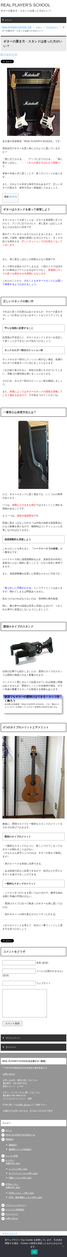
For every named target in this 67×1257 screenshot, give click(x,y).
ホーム (9, 1130)
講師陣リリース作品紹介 (20, 1149)
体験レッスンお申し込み (20, 1178)
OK (34, 1252)
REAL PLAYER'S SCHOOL (25, 5)
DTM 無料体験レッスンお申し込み (25, 1197)
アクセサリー (8, 54)
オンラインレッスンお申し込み (23, 1173)
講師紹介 (10, 1139)
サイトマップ (12, 1214)
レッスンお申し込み (18, 1169)
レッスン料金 (12, 1156)
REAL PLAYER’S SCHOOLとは (20, 1135)
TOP (17, 27)
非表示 (13, 197)
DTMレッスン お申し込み (21, 1193)
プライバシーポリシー (16, 1205)
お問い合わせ (9, 1074)
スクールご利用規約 (15, 1209)
